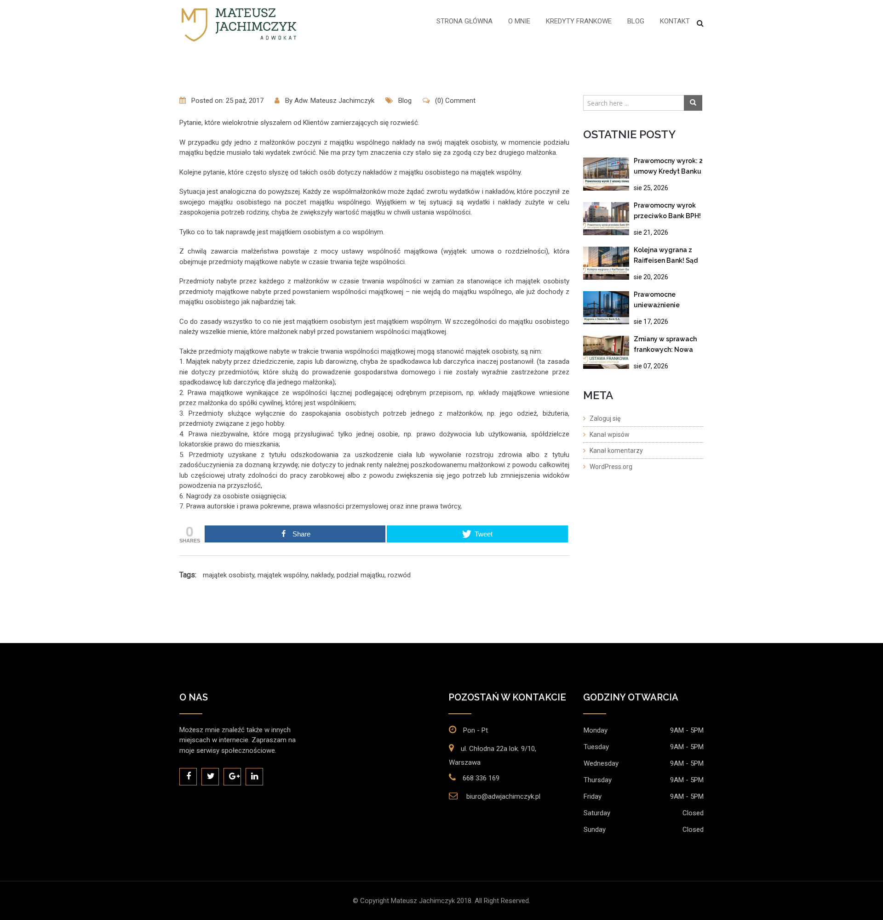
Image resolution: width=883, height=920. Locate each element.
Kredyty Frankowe (579, 21)
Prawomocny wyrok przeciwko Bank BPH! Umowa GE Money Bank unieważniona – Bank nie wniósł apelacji (667, 212)
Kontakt (675, 21)
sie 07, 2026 (651, 366)
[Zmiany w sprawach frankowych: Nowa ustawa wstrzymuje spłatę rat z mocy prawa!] (606, 352)
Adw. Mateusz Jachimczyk (334, 100)
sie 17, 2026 (651, 321)
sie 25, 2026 (651, 188)
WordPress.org (611, 466)
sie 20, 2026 (651, 277)
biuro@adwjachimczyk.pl (503, 796)
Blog (635, 21)
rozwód (399, 575)
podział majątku (360, 575)
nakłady (322, 575)
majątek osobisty (228, 575)
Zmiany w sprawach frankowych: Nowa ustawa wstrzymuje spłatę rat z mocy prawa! (665, 346)
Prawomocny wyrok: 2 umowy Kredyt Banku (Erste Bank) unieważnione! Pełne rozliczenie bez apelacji (668, 168)
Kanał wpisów (610, 434)
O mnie (519, 21)
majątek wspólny (283, 575)
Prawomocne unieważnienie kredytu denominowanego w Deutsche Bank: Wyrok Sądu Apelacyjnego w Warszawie (666, 301)
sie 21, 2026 (651, 232)
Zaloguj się (605, 418)
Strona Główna (464, 21)
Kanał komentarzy (616, 450)
